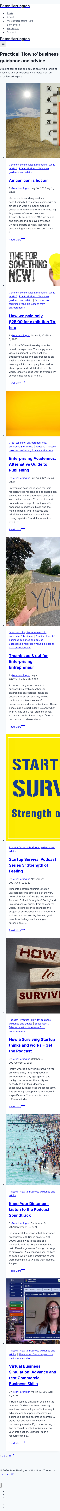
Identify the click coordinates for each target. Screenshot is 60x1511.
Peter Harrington (21, 188)
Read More (17, 239)
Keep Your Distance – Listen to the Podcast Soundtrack (29, 1209)
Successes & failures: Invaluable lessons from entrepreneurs (29, 304)
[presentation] (33, 121)
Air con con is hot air (28, 180)
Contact (11, 32)
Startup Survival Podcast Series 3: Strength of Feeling (32, 865)
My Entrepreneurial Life (20, 21)
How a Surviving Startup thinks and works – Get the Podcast (32, 1045)
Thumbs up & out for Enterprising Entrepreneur (28, 661)
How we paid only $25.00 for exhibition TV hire (32, 321)
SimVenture (13, 24)
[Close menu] (1, 1485)
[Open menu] (3, 44)
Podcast (40, 446)
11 (10, 1455)
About (10, 17)
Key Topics (13, 28)
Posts (10, 13)
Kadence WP (7, 1474)
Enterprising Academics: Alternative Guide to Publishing (32, 464)
